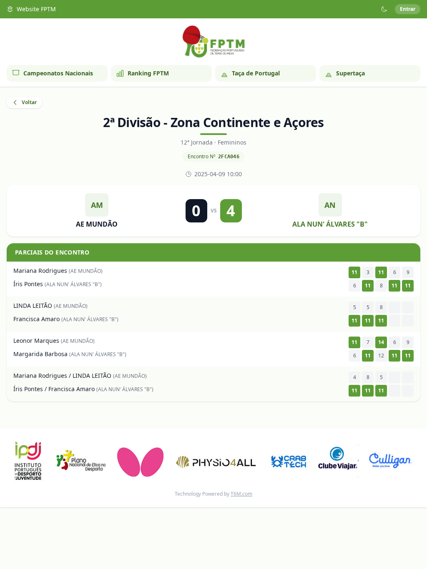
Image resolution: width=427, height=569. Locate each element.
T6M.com (241, 493)
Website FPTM (36, 9)
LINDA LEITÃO (32, 305)
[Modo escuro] (384, 9)
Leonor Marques (36, 340)
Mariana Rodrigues (40, 271)
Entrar (407, 8)
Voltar (29, 102)
